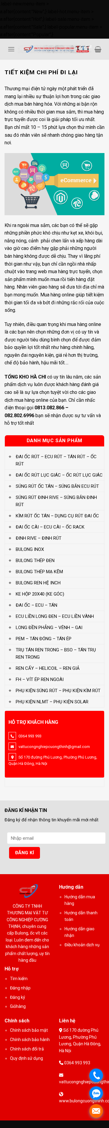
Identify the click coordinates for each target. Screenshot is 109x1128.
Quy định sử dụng (26, 1058)
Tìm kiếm (19, 978)
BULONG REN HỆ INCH (38, 583)
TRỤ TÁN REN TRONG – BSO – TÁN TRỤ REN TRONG (56, 653)
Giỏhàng (18, 1006)
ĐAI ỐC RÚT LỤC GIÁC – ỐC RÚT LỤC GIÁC (59, 475)
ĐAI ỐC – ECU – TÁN (36, 605)
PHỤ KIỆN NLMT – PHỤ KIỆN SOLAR (52, 702)
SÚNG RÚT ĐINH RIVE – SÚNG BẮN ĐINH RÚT (56, 501)
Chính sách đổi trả (27, 1049)
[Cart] (97, 49)
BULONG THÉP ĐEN (35, 560)
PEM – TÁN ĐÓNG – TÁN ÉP (43, 638)
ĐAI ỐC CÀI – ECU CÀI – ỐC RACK (50, 527)
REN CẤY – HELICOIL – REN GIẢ (48, 668)
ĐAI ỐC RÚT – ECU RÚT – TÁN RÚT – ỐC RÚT (56, 460)
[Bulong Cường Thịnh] (54, 49)
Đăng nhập (20, 988)
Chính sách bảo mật (29, 1030)
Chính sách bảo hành (30, 1039)
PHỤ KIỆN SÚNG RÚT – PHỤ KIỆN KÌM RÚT (58, 690)
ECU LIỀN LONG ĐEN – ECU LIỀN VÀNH (55, 616)
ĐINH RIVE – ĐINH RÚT (38, 538)
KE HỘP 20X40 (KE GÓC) (40, 594)
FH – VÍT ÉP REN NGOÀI (40, 679)
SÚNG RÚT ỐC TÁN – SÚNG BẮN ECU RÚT (57, 486)
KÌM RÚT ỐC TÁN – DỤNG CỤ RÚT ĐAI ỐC (57, 516)
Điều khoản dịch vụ (82, 944)
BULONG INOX (30, 549)
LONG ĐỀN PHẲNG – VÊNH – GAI (49, 627)
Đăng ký (17, 997)
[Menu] (11, 49)
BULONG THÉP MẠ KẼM (39, 571)
